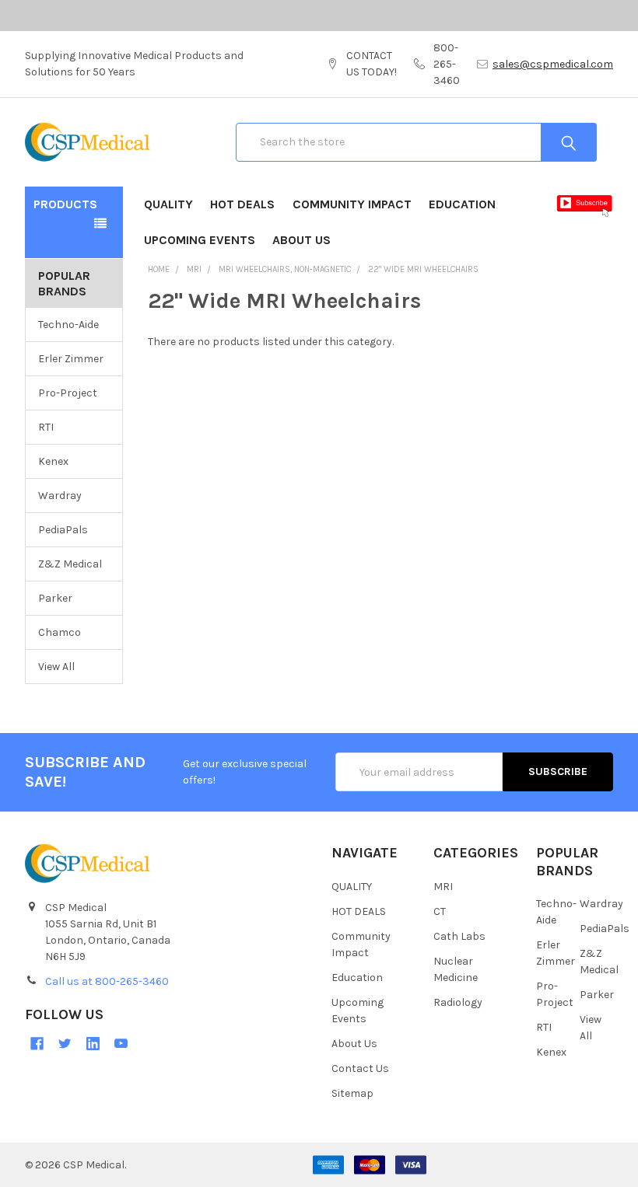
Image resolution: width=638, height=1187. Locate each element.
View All (56, 666)
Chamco (59, 632)
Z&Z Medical (70, 564)
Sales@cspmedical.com (553, 64)
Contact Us (360, 1068)
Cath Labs (459, 936)
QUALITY (168, 204)
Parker (55, 598)
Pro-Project (67, 393)
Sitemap (352, 1093)
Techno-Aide (68, 324)
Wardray (60, 495)
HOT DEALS (242, 204)
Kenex (53, 461)
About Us (301, 239)
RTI (46, 427)
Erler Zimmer (70, 358)
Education (462, 204)
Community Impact (352, 204)
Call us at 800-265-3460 (107, 981)
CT (439, 911)
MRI (443, 886)
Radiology (457, 1002)
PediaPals (63, 529)
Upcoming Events (199, 239)
